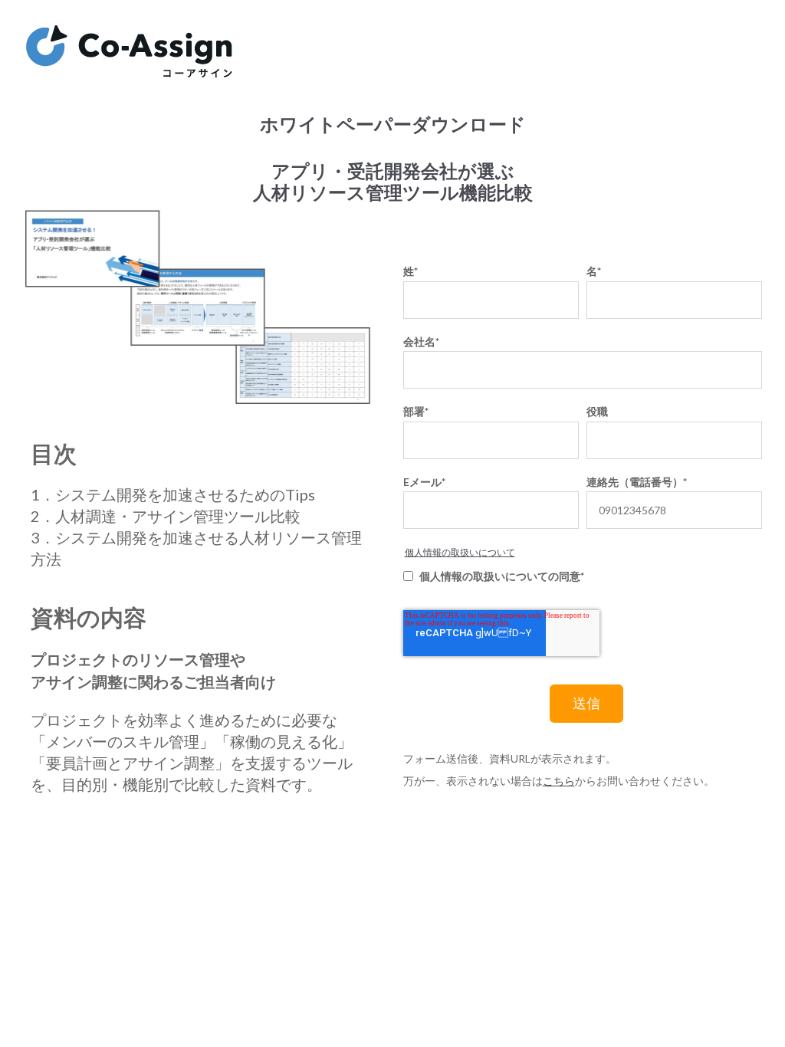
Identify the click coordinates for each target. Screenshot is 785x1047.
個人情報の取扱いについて (460, 552)
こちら (559, 781)
